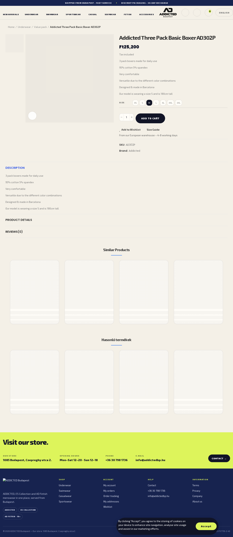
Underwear (65, 485)
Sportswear (65, 501)
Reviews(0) (14, 232)
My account (109, 485)
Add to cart (150, 118)
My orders (109, 490)
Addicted (134, 151)
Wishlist (107, 506)
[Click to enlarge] (32, 116)
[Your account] (197, 12)
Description (15, 168)
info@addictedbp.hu (150, 460)
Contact (152, 485)
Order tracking (111, 496)
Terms (195, 485)
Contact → (219, 458)
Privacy (196, 490)
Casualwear (65, 496)
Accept (206, 526)
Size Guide (153, 129)
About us (197, 501)
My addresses (111, 501)
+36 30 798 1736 (117, 460)
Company (197, 496)
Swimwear (64, 490)
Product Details (18, 220)
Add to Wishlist (131, 129)
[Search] (185, 12)
